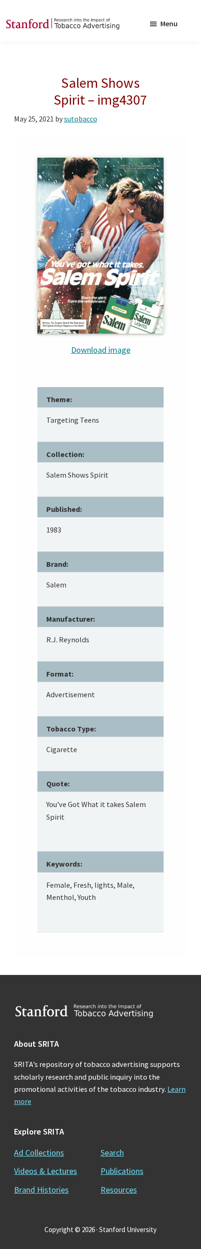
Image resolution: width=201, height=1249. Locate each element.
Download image (100, 349)
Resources (118, 1189)
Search (112, 1152)
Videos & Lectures (45, 1170)
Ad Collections (39, 1152)
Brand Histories (41, 1189)
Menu (169, 23)
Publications (122, 1170)
